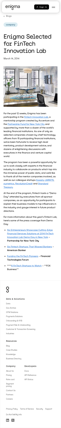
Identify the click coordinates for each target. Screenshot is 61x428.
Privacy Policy (12, 409)
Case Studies (11, 350)
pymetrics (9, 183)
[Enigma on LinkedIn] (7, 420)
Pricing (9, 375)
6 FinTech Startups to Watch (26, 265)
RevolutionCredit (24, 183)
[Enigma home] (13, 7)
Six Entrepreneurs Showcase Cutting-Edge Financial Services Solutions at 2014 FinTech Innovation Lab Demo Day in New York (30, 233)
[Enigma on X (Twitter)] (12, 420)
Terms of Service (27, 409)
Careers (9, 399)
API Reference (30, 375)
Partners (9, 394)
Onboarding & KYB (14, 320)
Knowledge (11, 354)
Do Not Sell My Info (14, 414)
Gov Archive (11, 308)
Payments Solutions (14, 316)
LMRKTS (49, 179)
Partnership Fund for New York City (26, 124)
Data (8, 303)
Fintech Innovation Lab (36, 116)
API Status (28, 379)
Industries (10, 333)
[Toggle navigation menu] (53, 7)
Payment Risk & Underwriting (18, 325)
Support (48, 409)
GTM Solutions (12, 312)
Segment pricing (10, 384)
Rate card (10, 379)
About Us (10, 371)
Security (39, 409)
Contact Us (10, 390)
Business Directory (13, 358)
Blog (8, 346)
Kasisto (40, 179)
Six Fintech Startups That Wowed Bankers (29, 246)
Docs (26, 371)
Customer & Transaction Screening (20, 329)
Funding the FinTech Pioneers (22, 256)
